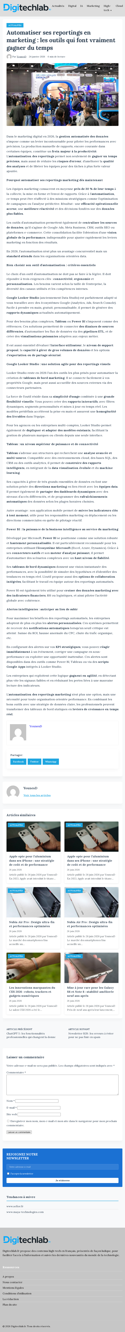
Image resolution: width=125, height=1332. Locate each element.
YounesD (21, 56)
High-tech (107, 8)
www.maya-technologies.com (25, 1212)
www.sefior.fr (15, 1206)
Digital (72, 5)
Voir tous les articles (37, 795)
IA (81, 5)
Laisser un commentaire (19, 1132)
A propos (8, 1276)
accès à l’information (27, 1255)
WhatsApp (50, 761)
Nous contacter (12, 1282)
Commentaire (16, 1072)
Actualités (58, 5)
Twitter (34, 761)
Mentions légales (13, 1287)
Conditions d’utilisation (17, 1293)
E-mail (12, 1107)
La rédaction (11, 1299)
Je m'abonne (63, 1180)
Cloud (119, 5)
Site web (12, 1114)
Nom (11, 1100)
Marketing (93, 5)
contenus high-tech (48, 1250)
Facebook (18, 761)
